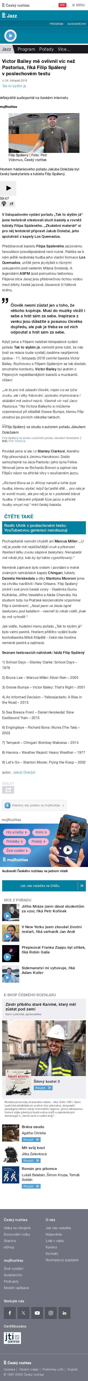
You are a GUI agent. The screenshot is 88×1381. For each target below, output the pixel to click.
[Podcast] (4, 204)
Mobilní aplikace (16, 1288)
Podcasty (11, 1281)
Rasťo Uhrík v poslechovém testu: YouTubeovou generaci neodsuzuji (35, 527)
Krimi (39, 832)
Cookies (9, 1369)
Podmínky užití (53, 1369)
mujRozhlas (11, 820)
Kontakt (52, 1254)
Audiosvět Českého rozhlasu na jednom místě (35, 871)
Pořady (46, 49)
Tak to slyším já (14, 86)
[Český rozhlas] (15, 5)
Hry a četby (14, 832)
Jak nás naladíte (58, 1228)
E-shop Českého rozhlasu (30, 995)
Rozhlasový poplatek (62, 1260)
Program (56, 23)
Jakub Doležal (24, 772)
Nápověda (54, 1234)
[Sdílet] (11, 204)
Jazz (6, 49)
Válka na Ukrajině (17, 1228)
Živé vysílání (15, 851)
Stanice (10, 1241)
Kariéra (51, 1247)
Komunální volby (17, 1234)
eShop (9, 1247)
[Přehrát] (8, 188)
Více (64, 49)
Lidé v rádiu (55, 1241)
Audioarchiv (76, 23)
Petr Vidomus (17, 441)
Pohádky (12, 841)
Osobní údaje (28, 1369)
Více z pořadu (17, 900)
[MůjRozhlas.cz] (8, 107)
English (72, 1369)
